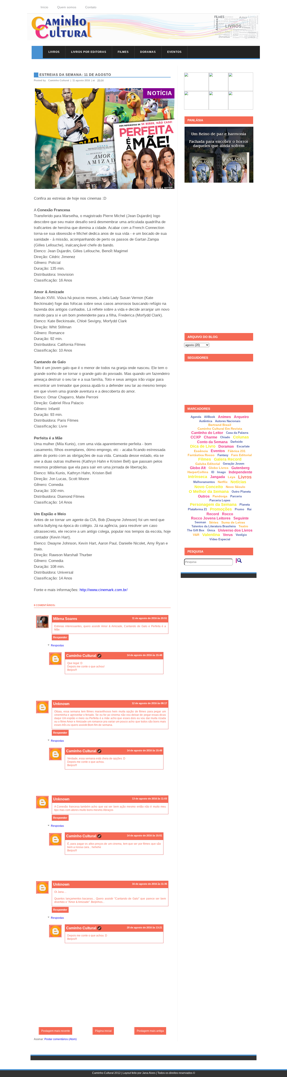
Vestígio (241, 534)
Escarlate (243, 446)
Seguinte (241, 518)
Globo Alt (198, 468)
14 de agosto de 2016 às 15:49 (144, 750)
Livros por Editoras (88, 51)
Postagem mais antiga (150, 1030)
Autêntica (205, 421)
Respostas (57, 645)
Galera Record (227, 459)
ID (212, 472)
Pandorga (220, 496)
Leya (231, 477)
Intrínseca (197, 476)
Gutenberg (240, 468)
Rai (249, 509)
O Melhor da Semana (209, 491)
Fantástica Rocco (201, 455)
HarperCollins (197, 472)
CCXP (196, 437)
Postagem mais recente (55, 1030)
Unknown (61, 704)
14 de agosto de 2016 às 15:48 (144, 655)
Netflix (223, 482)
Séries (213, 522)
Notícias (238, 482)
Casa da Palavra (237, 432)
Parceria (236, 496)
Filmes (123, 51)
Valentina (211, 534)
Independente (240, 472)
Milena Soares (65, 619)
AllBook (209, 417)
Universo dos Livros (235, 530)
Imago (221, 472)
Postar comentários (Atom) (60, 1039)
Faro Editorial (241, 455)
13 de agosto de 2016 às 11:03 (149, 798)
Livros (54, 51)
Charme (210, 437)
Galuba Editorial (207, 464)
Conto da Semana (212, 442)
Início (44, 7)
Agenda (196, 417)
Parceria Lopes (219, 500)
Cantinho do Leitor (207, 433)
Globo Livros (218, 468)
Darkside (236, 441)
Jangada (217, 477)
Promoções (221, 509)
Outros (204, 496)
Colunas (241, 437)
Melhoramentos (204, 482)
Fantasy (222, 455)
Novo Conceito (208, 487)
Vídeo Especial (219, 539)
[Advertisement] (217, 258)
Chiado (225, 437)
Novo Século (235, 487)
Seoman (200, 522)
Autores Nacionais (227, 421)
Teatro (243, 526)
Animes (224, 417)
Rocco (227, 514)
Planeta (244, 504)
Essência (201, 451)
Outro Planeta (241, 491)
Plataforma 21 (197, 509)
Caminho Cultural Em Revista (220, 428)
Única (211, 530)
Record (213, 514)
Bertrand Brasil (219, 425)
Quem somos (66, 7)
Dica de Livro (202, 446)
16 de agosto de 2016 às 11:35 (149, 884)
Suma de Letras (233, 522)
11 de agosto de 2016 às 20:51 (149, 618)
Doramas (148, 51)
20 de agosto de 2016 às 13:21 (144, 927)
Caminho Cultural (81, 656)
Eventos (174, 51)
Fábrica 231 (237, 451)
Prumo (239, 509)
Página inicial (103, 1030)
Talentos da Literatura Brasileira (213, 526)
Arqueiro (241, 417)
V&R (196, 534)
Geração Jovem (233, 463)
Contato (90, 7)
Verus (228, 535)
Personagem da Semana (213, 504)
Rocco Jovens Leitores (210, 518)
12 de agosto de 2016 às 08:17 (149, 703)
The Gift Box (195, 530)
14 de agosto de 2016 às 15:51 (144, 835)
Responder (60, 637)
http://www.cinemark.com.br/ (104, 590)
